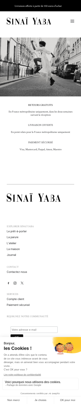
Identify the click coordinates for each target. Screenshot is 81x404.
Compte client (15, 299)
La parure (12, 237)
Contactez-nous (17, 272)
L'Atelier (40, 66)
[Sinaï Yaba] (29, 21)
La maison (13, 249)
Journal (11, 255)
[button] (72, 21)
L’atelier (11, 243)
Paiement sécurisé (18, 305)
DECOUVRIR (40, 68)
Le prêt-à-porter (17, 231)
